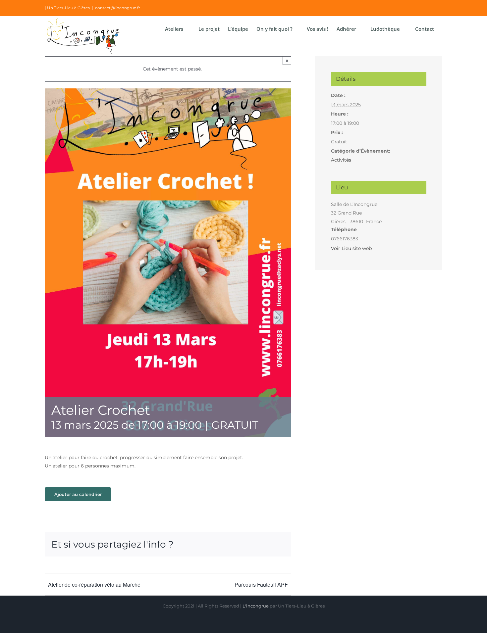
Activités (341, 160)
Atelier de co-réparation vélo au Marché (94, 584)
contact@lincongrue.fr (117, 7)
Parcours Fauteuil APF (261, 584)
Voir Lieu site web (351, 248)
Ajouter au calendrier (78, 494)
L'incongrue (256, 606)
